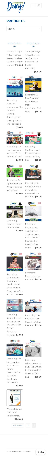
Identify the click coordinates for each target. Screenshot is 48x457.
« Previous (18, 426)
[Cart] (38, 5)
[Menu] (32, 5)
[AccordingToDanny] (16, 9)
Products (16, 21)
